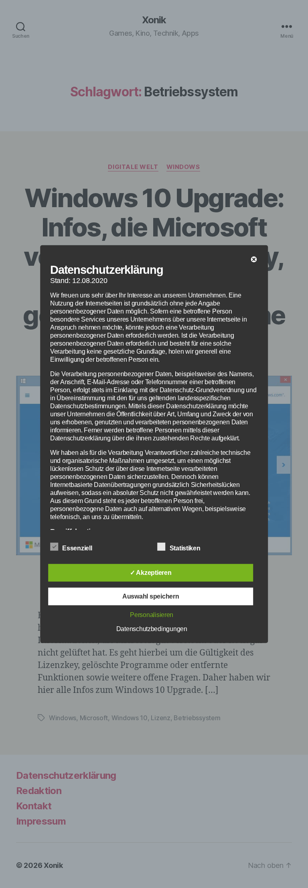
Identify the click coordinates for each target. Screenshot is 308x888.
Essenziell (77, 547)
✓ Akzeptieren (151, 572)
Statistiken (186, 547)
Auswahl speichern (150, 596)
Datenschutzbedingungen (151, 628)
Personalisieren (151, 614)
